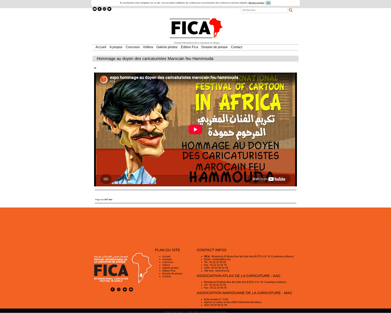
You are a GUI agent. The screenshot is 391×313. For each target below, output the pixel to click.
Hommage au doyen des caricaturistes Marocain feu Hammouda (155, 58)
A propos (167, 259)
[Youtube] (95, 8)
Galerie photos (170, 267)
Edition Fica (168, 270)
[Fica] (195, 28)
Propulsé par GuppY (174, 312)
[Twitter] (109, 8)
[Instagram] (104, 8)
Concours (167, 262)
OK (268, 3)
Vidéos (166, 265)
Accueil (166, 256)
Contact (166, 276)
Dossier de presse (172, 273)
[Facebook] (100, 8)
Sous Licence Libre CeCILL (214, 312)
